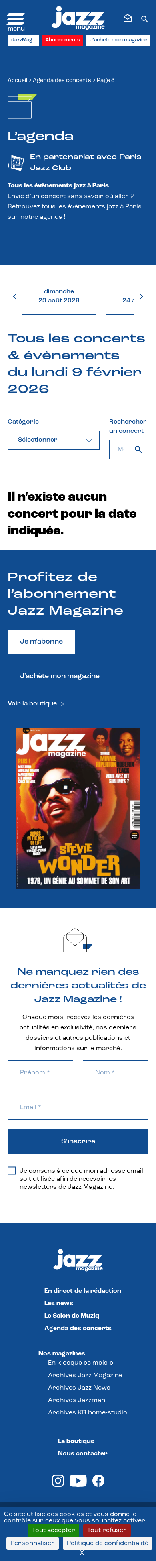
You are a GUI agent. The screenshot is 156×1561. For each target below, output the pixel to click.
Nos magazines (61, 1354)
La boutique (76, 1441)
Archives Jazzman (76, 1400)
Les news (58, 1303)
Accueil (17, 80)
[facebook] (98, 1485)
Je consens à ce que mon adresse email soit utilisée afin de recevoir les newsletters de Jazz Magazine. (81, 1179)
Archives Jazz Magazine (85, 1375)
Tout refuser (107, 1530)
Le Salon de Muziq (71, 1316)
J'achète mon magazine (118, 40)
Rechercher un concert (128, 426)
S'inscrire (78, 1141)
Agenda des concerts (62, 80)
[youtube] (78, 1485)
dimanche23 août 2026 (59, 296)
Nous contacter (83, 1454)
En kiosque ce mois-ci (81, 1363)
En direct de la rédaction (82, 1291)
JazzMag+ (23, 40)
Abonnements (62, 40)
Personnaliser (32, 1543)
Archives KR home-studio (87, 1413)
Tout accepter (53, 1530)
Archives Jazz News (79, 1388)
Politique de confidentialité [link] (107, 1543)
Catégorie (23, 422)
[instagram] (58, 1485)
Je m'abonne (41, 642)
